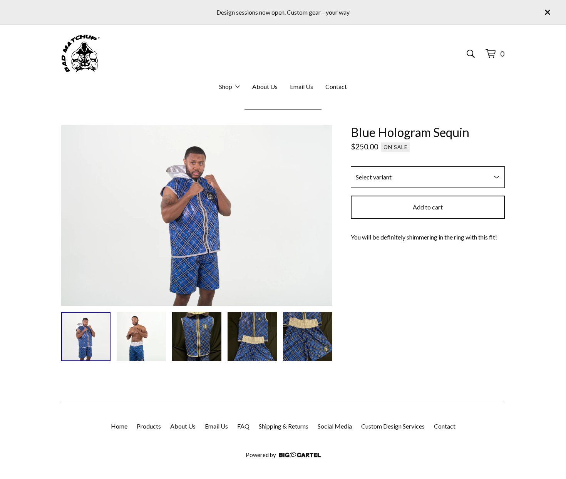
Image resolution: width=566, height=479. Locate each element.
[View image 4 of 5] (252, 336)
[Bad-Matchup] (80, 53)
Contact (336, 86)
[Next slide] (321, 215)
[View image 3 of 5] (196, 336)
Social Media (335, 426)
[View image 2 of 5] (141, 336)
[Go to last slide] (72, 215)
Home (119, 426)
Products (149, 426)
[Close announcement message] (547, 12)
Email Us (301, 86)
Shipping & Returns (283, 426)
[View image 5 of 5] (307, 336)
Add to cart (428, 207)
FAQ (243, 426)
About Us (265, 86)
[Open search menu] (470, 53)
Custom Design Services (393, 426)
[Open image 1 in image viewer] (196, 215)
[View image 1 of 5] (86, 336)
